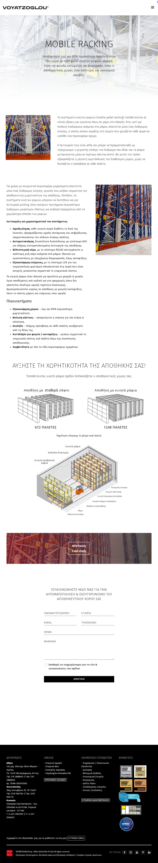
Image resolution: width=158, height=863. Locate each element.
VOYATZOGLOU (23, 851)
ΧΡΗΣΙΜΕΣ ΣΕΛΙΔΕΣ (55, 780)
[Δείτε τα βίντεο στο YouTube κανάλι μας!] (137, 852)
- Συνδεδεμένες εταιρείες (93, 787)
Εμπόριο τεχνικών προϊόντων (90, 855)
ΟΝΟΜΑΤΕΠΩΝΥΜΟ (56, 613)
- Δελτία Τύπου (88, 783)
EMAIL (48, 622)
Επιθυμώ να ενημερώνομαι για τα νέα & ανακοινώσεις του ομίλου (73, 666)
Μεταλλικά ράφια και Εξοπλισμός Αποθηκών (57, 855)
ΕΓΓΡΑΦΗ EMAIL (76, 838)
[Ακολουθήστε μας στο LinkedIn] (149, 852)
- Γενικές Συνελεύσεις (91, 790)
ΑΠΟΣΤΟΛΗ (79, 679)
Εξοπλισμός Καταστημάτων (27, 855)
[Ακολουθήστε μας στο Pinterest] (143, 852)
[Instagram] (130, 852)
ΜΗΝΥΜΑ (50, 641)
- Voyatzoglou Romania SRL (57, 773)
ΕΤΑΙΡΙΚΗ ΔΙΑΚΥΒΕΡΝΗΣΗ (96, 800)
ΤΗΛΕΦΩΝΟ (88, 622)
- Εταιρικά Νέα (51, 766)
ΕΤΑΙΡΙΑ (86, 613)
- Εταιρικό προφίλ (53, 763)
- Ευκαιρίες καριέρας (54, 770)
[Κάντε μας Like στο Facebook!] (124, 852)
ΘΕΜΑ (48, 632)
